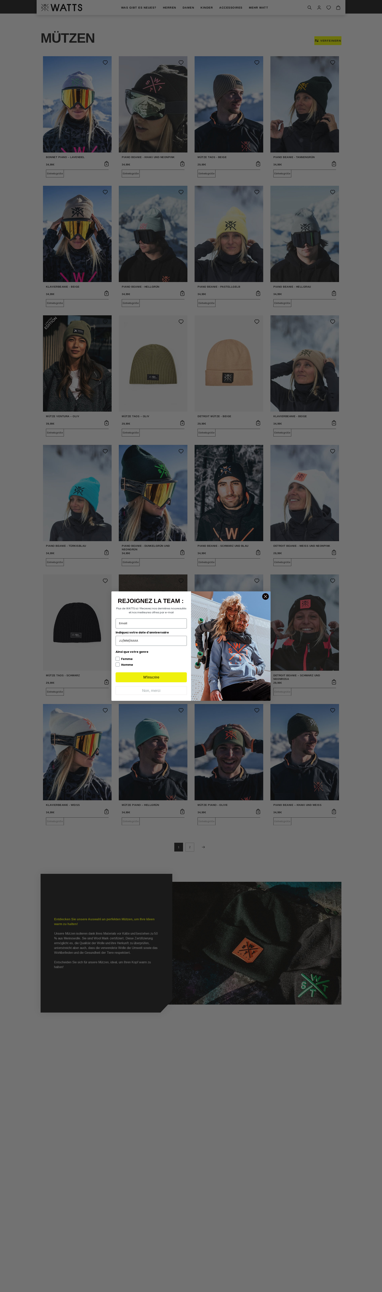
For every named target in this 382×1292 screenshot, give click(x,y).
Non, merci (151, 690)
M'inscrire (151, 677)
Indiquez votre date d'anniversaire (142, 632)
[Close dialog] (265, 596)
